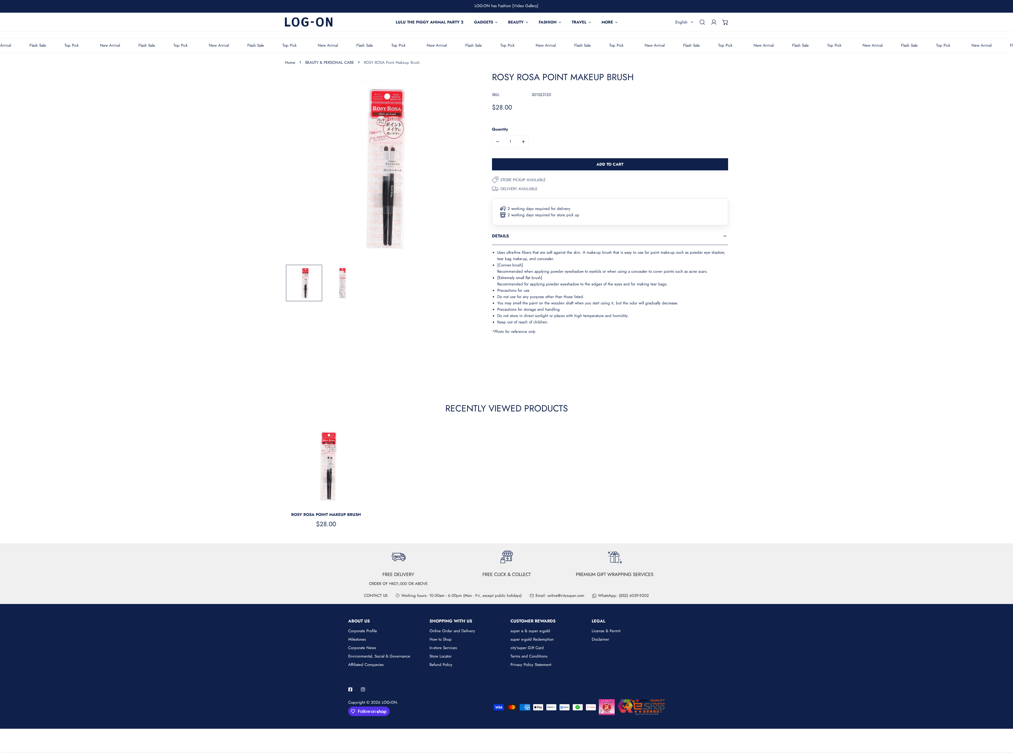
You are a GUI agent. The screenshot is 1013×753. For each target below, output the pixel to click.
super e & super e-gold (530, 631)
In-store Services (443, 648)
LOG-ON (389, 702)
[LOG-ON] (308, 22)
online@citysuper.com (565, 595)
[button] (725, 22)
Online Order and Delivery (452, 631)
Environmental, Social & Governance (379, 656)
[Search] (702, 22)
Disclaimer (600, 639)
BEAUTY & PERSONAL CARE (329, 62)
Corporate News (362, 648)
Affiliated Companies (366, 665)
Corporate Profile (362, 631)
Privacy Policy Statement (530, 665)
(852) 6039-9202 (634, 595)
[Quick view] (357, 501)
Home (290, 62)
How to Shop (440, 639)
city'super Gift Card (527, 648)
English (681, 22)
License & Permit (606, 631)
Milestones (357, 639)
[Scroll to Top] (1003, 725)
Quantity (500, 129)
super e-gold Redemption (532, 639)
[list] (380, 167)
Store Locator (440, 656)
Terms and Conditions (528, 656)
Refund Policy (440, 665)
